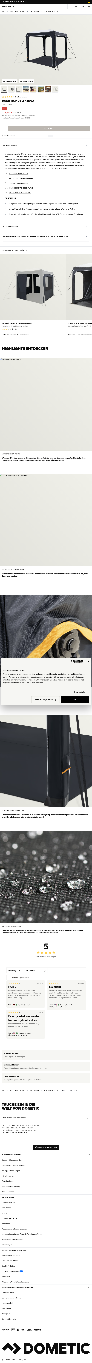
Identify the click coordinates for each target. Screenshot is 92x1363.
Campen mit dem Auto (17, 11)
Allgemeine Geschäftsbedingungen (15, 1282)
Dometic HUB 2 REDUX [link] (70, 1090)
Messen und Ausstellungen (12, 1239)
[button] (8, 136)
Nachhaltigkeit (7, 1303)
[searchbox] (32, 977)
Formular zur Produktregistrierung (15, 1165)
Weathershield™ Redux (18, 174)
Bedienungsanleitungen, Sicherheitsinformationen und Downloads (35, 236)
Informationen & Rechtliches (14, 1250)
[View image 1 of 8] (4, 89)
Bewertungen (7, 1245)
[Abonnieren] (87, 1117)
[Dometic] (8, 6)
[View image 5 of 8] (33, 89)
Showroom (6, 1224)
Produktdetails (10, 146)
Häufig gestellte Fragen (11, 1171)
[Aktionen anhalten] (3, 1)
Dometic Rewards (8, 1202)
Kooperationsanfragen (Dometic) (14, 1229)
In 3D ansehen (9, 81)
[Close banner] (88, 661)
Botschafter (6, 1208)
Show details (79, 692)
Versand (17, 115)
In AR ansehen (26, 81)
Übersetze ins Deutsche (59, 1007)
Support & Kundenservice (12, 1160)
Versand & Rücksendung (11, 1186)
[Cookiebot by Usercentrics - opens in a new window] (72, 661)
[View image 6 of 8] (40, 89)
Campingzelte (35, 11)
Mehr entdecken (8, 1197)
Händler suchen (8, 1176)
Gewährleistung (8, 1181)
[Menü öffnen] (89, 6)
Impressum (6, 1277)
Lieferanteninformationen (11, 1298)
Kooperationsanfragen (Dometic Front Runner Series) (22, 1234)
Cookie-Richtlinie (8, 1266)
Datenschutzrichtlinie (10, 1261)
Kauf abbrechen (8, 1192)
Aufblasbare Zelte (51, 11)
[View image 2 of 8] (11, 89)
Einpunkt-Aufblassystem (19, 183)
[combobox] (14, 970)
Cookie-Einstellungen (10, 1271)
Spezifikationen (10, 226)
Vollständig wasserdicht (20, 193)
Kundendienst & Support (12, 1155)
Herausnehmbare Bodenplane (21, 188)
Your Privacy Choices (44, 700)
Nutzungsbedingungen (11, 1255)
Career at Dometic (16, 1319)
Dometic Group (15, 1292)
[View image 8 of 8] (55, 89)
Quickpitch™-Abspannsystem (21, 178)
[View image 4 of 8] (26, 89)
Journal (4, 1213)
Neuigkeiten (14, 1314)
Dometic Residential (17, 1218)
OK (75, 700)
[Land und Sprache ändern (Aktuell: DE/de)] (89, 2)
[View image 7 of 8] (48, 89)
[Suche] (70, 6)
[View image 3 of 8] (19, 89)
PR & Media (14, 1308)
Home (3, 11)
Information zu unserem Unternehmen (18, 1287)
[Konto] (76, 6)
